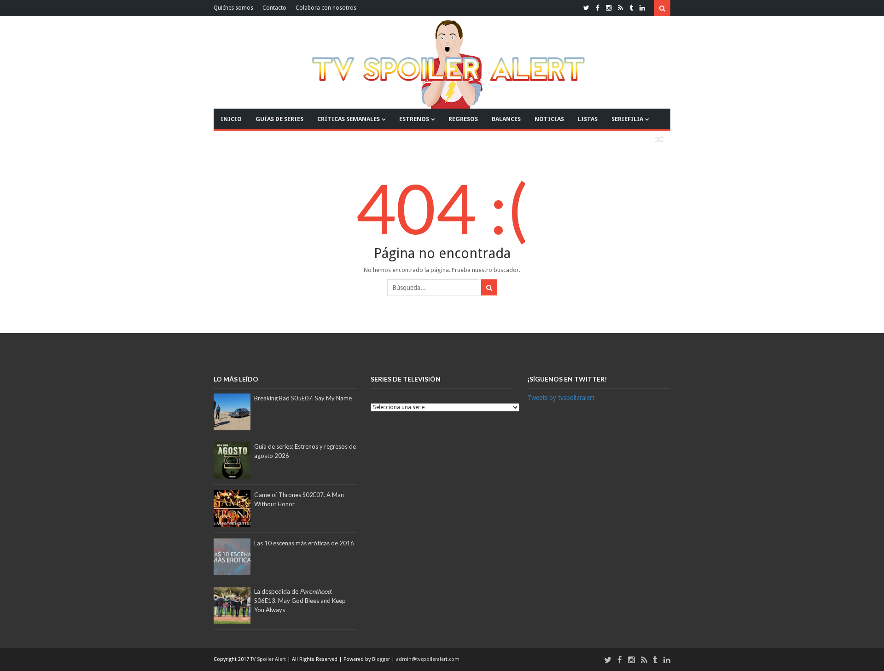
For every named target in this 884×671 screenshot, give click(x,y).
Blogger (381, 659)
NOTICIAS (549, 119)
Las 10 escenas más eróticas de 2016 (304, 543)
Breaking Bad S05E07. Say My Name (303, 398)
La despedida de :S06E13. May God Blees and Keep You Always (300, 600)
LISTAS (588, 119)
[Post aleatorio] (659, 139)
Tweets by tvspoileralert (560, 397)
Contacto (274, 8)
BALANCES (506, 119)
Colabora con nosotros (326, 8)
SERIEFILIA (627, 119)
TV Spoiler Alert (268, 659)
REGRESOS (463, 119)
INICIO (231, 119)
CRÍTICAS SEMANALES (348, 119)
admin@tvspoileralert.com (427, 659)
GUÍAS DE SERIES (279, 119)
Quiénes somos (233, 8)
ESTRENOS (414, 119)
